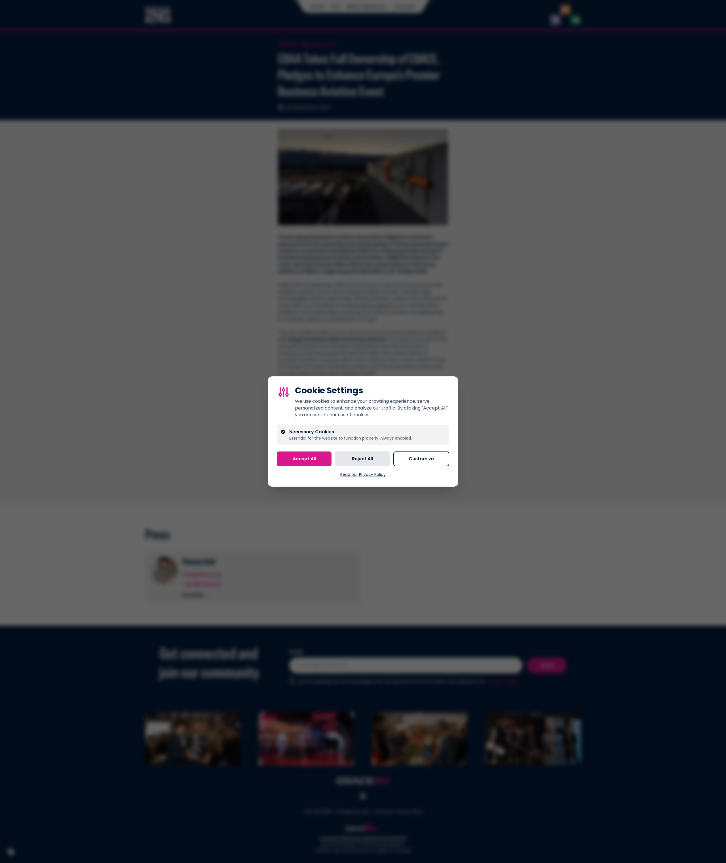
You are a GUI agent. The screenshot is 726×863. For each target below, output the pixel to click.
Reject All (362, 458)
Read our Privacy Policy (363, 474)
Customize (421, 458)
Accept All (304, 458)
